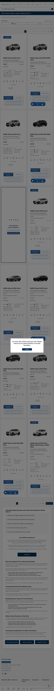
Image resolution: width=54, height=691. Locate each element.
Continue (27, 349)
